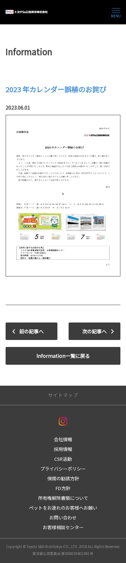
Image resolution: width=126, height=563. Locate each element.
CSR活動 (63, 459)
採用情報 (63, 449)
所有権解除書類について (63, 498)
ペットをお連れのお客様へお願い (63, 507)
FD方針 (63, 488)
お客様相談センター (63, 527)
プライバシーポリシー (63, 468)
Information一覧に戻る (63, 355)
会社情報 (63, 439)
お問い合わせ (63, 517)
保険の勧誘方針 (63, 478)
